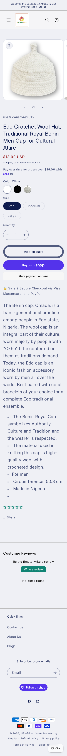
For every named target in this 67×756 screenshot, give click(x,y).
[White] (7, 189)
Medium (36, 207)
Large (14, 217)
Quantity (9, 225)
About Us (14, 636)
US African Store (31, 733)
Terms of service (23, 744)
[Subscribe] (55, 673)
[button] (8, 20)
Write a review (33, 569)
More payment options (33, 276)
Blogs (11, 646)
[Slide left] (25, 107)
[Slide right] (42, 107)
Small (12, 206)
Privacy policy (51, 738)
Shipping (8, 162)
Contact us (15, 627)
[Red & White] (27, 189)
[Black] (17, 189)
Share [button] (11, 517)
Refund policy (29, 738)
